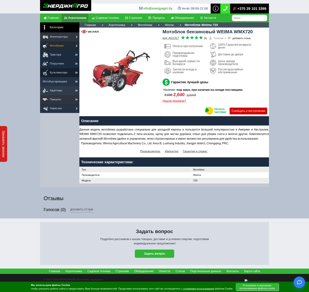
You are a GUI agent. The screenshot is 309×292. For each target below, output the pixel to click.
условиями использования (198, 288)
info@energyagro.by (157, 8)
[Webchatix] (299, 282)
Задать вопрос (154, 253)
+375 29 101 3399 (251, 9)
